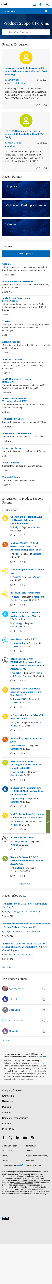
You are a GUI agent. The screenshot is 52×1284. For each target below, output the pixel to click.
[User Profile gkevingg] (5, 641)
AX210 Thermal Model (22, 874)
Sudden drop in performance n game (27, 770)
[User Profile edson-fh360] (5, 793)
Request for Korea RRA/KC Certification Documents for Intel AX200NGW (25, 898)
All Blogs (6, 1004)
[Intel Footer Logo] (5, 1258)
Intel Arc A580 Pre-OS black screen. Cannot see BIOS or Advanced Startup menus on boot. (26, 569)
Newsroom (7, 1141)
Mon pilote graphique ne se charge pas (25, 595)
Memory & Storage (12, 465)
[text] (36, 112)
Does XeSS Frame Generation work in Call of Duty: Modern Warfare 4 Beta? (26, 643)
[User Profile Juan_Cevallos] (5, 875)
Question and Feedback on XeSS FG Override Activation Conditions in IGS (26, 541)
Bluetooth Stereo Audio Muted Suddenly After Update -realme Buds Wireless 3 (27, 723)
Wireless (11, 152)
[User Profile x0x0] (5, 565)
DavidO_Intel (14, 83)
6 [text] (39, 112)
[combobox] (26, 36)
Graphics (7, 273)
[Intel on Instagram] (32, 1178)
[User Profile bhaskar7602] (5, 720)
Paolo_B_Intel (15, 149)
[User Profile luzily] (5, 538)
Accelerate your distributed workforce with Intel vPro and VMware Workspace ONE (25, 962)
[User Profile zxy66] (5, 746)
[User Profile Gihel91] (5, 594)
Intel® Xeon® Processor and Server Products (17, 314)
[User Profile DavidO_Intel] (25, 61)
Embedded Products (13, 498)
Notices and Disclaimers (23, 1222)
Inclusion (6, 1163)
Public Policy (8, 1169)
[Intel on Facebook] (3, 1178)
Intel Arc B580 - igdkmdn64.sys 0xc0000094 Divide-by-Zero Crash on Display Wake (26, 823)
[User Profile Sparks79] (5, 849)
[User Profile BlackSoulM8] (5, 770)
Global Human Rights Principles (14, 1229)
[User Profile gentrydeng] (5, 819)
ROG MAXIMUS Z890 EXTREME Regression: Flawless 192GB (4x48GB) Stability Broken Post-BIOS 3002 (27, 691)
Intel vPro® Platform (17, 86)
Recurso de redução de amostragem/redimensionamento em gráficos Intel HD (26, 795)
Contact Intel (8, 1135)
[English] (41, 4)
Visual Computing (12, 483)
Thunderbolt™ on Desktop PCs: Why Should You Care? (21, 942)
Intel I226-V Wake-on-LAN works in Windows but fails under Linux (25, 851)
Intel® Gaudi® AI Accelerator (17, 451)
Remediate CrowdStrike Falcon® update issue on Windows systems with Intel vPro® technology (23, 75)
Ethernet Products (12, 356)
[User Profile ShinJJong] (5, 895)
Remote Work (39, 968)
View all (6, 1077)
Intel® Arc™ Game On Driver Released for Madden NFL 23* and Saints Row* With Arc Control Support (25, 984)
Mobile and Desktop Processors (13, 295)
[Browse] (10, 12)
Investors (7, 1146)
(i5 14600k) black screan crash (27, 616)
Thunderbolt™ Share (13, 433)
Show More (25, 921)
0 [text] (15, 556)
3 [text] (39, 178)
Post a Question (26, 263)
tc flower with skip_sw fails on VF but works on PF (26, 747)
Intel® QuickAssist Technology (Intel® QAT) (18, 395)
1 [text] (15, 866)
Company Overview (12, 1130)
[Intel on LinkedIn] (17, 1178)
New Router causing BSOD (24, 666)
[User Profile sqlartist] (5, 687)
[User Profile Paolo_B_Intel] (25, 127)
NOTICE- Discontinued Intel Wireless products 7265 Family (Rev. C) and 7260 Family (25, 141)
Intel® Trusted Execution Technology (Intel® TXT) (15, 414)
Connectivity (37, 948)
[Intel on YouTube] (25, 1178)
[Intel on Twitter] (10, 1178)
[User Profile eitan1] (5, 617)
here (46, 1094)
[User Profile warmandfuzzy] (5, 667)
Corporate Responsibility (15, 1158)
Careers (6, 1152)
